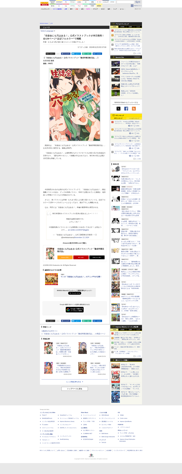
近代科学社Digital (88, 439)
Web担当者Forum (47, 418)
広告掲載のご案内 (72, 450)
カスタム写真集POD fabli (127, 436)
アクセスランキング (122, 24)
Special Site (120, 57)
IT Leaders (45, 424)
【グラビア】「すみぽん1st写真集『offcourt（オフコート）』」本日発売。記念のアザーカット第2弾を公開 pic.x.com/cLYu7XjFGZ (127, 123)
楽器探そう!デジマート (89, 418)
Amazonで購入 (65, 257)
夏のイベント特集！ (122, 360)
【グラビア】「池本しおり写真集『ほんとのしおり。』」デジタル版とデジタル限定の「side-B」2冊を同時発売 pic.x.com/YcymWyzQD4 (127, 153)
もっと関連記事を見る (73, 382)
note (88, 53)
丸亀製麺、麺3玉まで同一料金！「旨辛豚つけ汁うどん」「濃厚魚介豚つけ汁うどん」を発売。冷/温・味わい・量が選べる (127, 339)
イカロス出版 (103, 412)
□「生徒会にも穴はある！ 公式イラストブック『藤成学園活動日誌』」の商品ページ (73, 334)
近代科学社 (84, 436)
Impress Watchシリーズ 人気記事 (127, 327)
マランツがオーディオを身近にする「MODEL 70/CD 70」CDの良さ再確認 (130, 79)
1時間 (114, 27)
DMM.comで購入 (97, 257)
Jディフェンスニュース (108, 418)
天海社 (122, 415)
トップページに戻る (74, 389)
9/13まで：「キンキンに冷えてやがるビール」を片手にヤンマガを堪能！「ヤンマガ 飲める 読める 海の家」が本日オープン (130, 389)
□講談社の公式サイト (49, 331)
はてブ (77, 53)
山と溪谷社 (84, 428)
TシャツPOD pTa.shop (127, 433)
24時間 (122, 27)
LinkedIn (99, 53)
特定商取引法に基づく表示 (134, 450)
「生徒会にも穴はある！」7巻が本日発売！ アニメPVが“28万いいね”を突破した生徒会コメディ (98, 350)
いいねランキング (134, 118)
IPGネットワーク (123, 430)
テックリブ (102, 440)
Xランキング (120, 115)
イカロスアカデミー (107, 428)
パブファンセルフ (125, 427)
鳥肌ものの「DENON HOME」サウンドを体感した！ (130, 93)
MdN (100, 431)
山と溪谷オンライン (88, 430)
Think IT (44, 415)
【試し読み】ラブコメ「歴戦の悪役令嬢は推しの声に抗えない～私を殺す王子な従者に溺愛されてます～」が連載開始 (130, 215)
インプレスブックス (65, 436)
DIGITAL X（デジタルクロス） (68, 428)
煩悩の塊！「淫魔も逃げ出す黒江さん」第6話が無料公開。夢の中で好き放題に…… (130, 233)
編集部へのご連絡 (84, 450)
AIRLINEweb (105, 415)
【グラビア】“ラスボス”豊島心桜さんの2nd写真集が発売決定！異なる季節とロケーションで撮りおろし (127, 31)
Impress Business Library (67, 421)
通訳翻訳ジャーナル (107, 421)
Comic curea (123, 418)
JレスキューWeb (106, 424)
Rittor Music (84, 412)
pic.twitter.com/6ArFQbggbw (78, 230)
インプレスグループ (119, 450)
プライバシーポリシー (98, 450)
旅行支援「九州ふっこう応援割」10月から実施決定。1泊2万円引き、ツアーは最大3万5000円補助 (127, 344)
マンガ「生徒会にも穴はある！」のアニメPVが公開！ (81, 277)
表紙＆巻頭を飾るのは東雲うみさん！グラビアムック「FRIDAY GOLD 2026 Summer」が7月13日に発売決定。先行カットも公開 (127, 50)
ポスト (52, 53)
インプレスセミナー (65, 424)
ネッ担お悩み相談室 (47, 431)
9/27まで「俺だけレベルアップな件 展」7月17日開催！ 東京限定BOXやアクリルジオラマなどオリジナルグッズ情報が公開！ (130, 396)
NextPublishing (64, 439)
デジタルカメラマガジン (49, 436)
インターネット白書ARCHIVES (51, 443)
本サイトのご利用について (47, 450)
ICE (119, 412)
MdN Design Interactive (108, 436)
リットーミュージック (89, 415)
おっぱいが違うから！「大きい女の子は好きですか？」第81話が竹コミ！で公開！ (130, 243)
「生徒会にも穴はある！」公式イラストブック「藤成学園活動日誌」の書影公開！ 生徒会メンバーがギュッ (63, 350)
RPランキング (118, 118)
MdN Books (105, 433)
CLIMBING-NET (87, 433)
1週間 (130, 27)
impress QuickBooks (126, 421)
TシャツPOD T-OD (89, 421)
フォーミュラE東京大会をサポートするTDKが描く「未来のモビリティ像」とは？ (130, 64)
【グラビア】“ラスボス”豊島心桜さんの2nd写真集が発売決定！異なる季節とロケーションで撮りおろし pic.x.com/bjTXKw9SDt (127, 130)
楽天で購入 (81, 257)
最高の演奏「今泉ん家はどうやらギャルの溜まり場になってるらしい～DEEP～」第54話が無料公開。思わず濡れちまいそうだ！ (130, 256)
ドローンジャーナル (47, 428)
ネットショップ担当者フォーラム (69, 418)
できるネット (46, 440)
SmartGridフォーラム (66, 415)
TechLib (104, 442)
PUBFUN (120, 424)
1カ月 (138, 27)
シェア (67, 53)
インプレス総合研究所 (48, 421)
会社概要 (108, 450)
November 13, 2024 (81, 237)
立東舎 (85, 424)
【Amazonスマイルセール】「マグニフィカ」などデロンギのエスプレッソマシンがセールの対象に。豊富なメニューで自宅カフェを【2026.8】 (131, 173)
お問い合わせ (61, 450)
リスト (58, 53)
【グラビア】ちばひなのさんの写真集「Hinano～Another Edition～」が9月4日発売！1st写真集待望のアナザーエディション (127, 41)
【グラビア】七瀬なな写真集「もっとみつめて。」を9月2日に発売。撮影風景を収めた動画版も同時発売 (127, 36)
